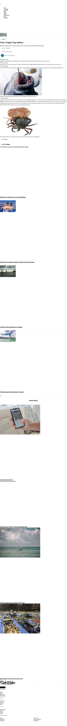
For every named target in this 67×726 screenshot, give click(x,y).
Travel (5, 25)
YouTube (1, 713)
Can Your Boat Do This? (6, 479)
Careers (1, 704)
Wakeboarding (36, 720)
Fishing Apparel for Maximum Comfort (12, 392)
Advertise (6, 30)
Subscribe (1, 692)
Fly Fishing (6, 9)
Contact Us (2, 703)
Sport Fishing (2, 720)
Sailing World (2, 719)
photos (6, 139)
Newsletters (6, 15)
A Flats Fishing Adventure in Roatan (11, 327)
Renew (1, 693)
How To (5, 14)
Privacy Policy (2, 700)
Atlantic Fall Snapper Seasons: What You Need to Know (17, 262)
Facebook (1, 710)
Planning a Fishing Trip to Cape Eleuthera (13, 197)
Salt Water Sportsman (37, 719)
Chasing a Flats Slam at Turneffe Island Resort (12, 602)
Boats (5, 20)
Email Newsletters (3, 709)
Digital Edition (2, 694)
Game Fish (6, 10)
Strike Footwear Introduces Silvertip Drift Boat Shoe (13, 526)
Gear (5, 11)
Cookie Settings (3, 687)
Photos (4, 39)
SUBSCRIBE (5, 33)
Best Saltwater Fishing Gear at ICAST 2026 (11, 678)
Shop (5, 16)
